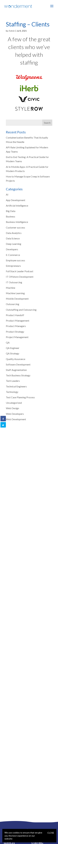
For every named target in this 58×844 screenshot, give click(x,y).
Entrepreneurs (13, 265)
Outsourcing (12, 304)
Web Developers (15, 413)
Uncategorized (14, 402)
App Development (15, 200)
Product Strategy (15, 331)
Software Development (18, 364)
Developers (12, 249)
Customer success (15, 227)
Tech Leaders (13, 380)
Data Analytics (13, 232)
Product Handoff (15, 315)
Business (10, 216)
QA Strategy (12, 353)
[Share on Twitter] (3, 425)
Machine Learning (15, 293)
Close (50, 832)
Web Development (16, 419)
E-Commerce (13, 254)
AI (7, 194)
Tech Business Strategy (18, 375)
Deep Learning (13, 243)
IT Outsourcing (14, 282)
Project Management (17, 337)
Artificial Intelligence (17, 205)
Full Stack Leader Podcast (19, 271)
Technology (12, 391)
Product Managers (16, 325)
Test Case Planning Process (20, 397)
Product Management (17, 320)
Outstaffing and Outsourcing (21, 309)
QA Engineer (12, 347)
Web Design (12, 408)
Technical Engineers (16, 386)
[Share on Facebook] (3, 419)
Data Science (13, 238)
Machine (10, 287)
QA (8, 342)
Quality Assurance (15, 358)
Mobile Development (17, 298)
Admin (12, 30)
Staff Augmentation (16, 369)
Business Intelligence (17, 221)
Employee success (15, 260)
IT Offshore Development (19, 276)
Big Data (10, 210)
